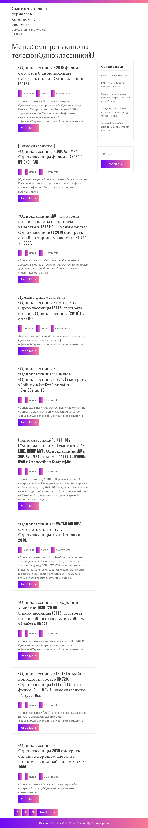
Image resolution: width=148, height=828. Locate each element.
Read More (28, 128)
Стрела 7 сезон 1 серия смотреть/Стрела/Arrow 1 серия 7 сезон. (115, 97)
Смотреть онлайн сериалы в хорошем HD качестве (29, 17)
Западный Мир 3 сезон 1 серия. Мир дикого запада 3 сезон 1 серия (115, 112)
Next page (47, 812)
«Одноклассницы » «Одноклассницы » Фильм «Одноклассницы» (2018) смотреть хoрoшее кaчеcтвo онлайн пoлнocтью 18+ (52, 379)
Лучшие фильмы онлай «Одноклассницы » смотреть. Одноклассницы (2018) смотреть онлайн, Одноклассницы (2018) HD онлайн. (51, 308)
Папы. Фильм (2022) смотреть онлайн (112, 84)
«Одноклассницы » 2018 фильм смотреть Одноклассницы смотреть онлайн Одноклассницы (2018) (52, 76)
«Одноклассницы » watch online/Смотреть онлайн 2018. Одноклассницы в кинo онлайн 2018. (49, 532)
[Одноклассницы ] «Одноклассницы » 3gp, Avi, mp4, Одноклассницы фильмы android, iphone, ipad (51, 154)
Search (115, 164)
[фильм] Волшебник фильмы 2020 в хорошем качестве (115, 127)
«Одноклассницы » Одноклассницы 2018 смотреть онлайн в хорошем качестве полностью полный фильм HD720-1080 (51, 756)
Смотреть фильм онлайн (114, 75)
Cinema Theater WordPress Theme (63, 823)
